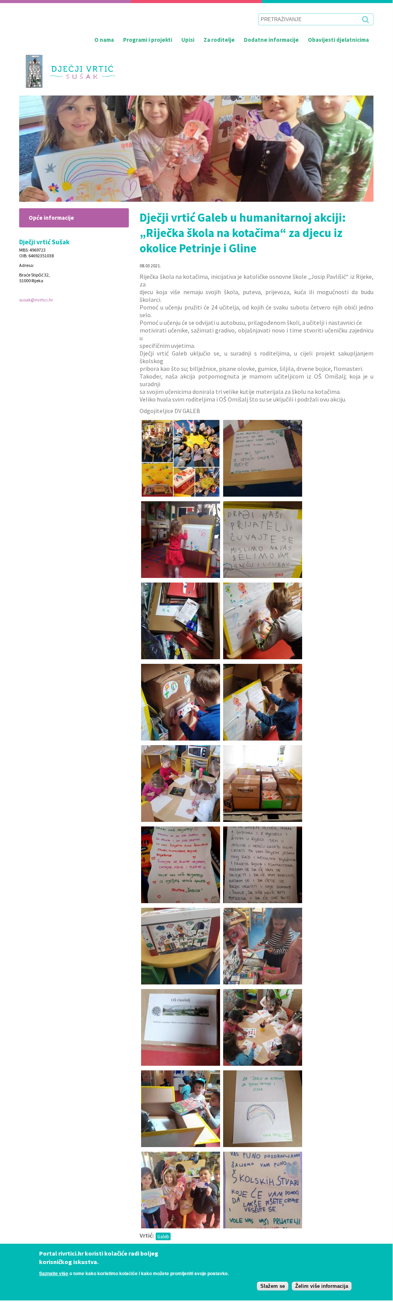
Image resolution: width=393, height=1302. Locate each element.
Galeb (163, 1236)
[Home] (67, 71)
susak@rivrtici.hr (36, 300)
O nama (104, 39)
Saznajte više (53, 1273)
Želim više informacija (321, 1286)
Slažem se (272, 1286)
